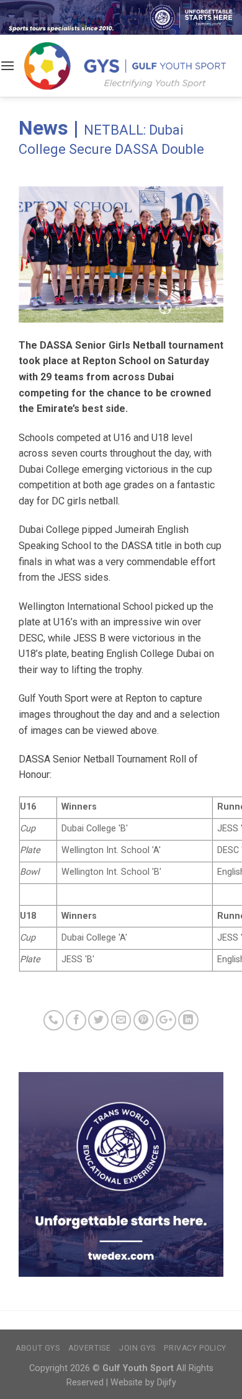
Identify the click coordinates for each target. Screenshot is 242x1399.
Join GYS (137, 1348)
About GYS (38, 1348)
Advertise (89, 1348)
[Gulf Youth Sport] (125, 65)
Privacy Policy (195, 1348)
